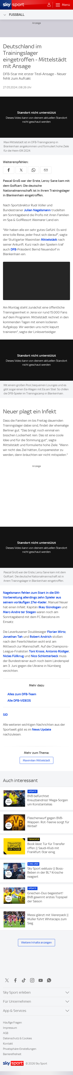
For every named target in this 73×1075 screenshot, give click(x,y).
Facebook (15, 980)
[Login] (49, 5)
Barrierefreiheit (12, 1054)
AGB (5, 1033)
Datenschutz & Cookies (17, 1038)
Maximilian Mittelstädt (36, 760)
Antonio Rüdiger (57, 651)
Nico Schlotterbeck (45, 656)
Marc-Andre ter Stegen (19, 612)
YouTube (41, 980)
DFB (13, 249)
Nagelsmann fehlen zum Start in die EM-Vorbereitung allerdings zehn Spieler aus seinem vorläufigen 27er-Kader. (32, 597)
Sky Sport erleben (17, 992)
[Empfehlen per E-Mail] (45, 170)
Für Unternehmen (17, 1001)
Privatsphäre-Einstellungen (19, 1049)
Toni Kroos (36, 651)
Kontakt (8, 1043)
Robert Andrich (41, 636)
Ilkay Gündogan (50, 607)
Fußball (17, 15)
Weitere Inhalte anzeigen (36, 942)
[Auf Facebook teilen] (8, 170)
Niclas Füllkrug (13, 656)
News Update (41, 729)
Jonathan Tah (13, 636)
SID (5, 714)
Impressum (10, 1028)
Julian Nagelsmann (37, 210)
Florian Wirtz (56, 632)
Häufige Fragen (12, 1022)
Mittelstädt (49, 239)
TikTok (24, 980)
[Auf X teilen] (21, 170)
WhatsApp (49, 980)
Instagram (32, 980)
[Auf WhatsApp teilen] (33, 170)
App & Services (14, 1010)
